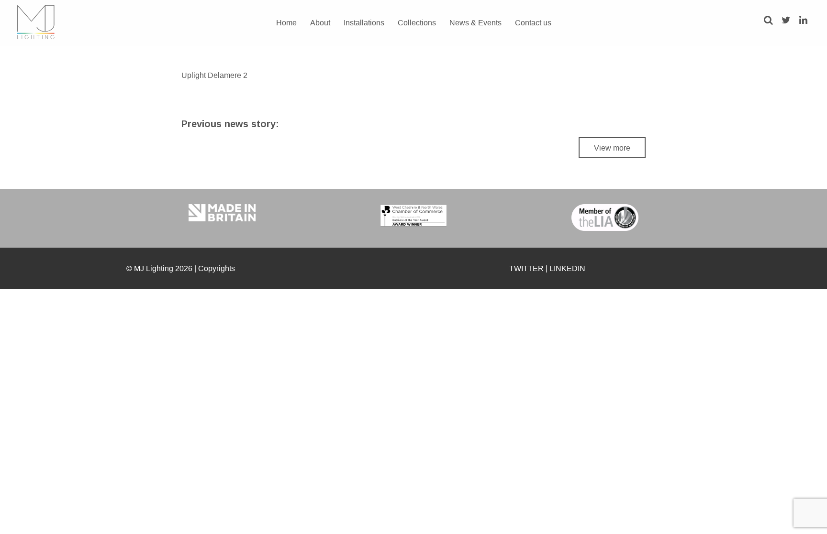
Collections (417, 22)
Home (286, 22)
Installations (364, 22)
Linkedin (567, 268)
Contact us (533, 22)
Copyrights (216, 268)
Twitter (526, 268)
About (320, 22)
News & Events (475, 22)
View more (612, 147)
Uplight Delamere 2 (214, 75)
